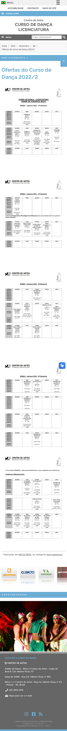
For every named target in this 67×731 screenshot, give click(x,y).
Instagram (26, 714)
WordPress (39, 724)
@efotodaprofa (14, 595)
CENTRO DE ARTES (17, 663)
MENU (7, 37)
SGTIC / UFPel (44, 726)
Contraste (33, 8)
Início (4, 45)
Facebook (34, 714)
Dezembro (24, 45)
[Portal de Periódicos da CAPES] (46, 576)
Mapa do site (49, 8)
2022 (13, 45)
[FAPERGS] (28, 576)
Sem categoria (14, 58)
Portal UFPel (12, 14)
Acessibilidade (16, 8)
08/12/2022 (25, 554)
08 (34, 45)
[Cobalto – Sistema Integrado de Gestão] (9, 576)
